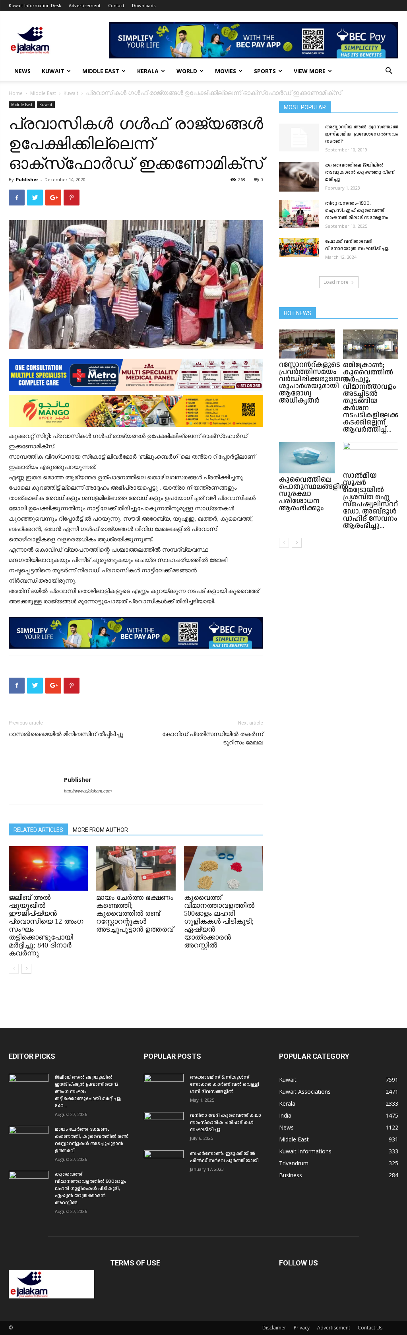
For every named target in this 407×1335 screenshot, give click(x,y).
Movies (225, 71)
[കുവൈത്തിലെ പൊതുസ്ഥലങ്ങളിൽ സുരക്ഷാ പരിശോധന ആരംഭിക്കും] (307, 457)
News (22, 71)
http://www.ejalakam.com (88, 791)
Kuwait (53, 71)
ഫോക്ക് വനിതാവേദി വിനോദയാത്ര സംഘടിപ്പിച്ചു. (357, 245)
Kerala (148, 71)
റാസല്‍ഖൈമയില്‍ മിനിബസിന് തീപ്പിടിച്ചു (66, 734)
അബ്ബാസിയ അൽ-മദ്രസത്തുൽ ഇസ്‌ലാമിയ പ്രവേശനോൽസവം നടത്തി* (361, 134)
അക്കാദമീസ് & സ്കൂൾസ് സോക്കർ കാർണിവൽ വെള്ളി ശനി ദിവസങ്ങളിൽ (224, 1084)
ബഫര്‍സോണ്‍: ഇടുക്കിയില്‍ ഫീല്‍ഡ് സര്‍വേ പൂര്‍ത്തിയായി (224, 1157)
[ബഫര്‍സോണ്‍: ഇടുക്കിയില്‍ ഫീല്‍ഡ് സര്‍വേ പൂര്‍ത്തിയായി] (164, 1164)
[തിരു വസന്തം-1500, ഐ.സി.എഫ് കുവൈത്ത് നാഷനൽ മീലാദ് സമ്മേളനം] (299, 214)
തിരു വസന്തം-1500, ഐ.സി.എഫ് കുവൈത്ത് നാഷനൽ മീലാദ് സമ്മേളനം (356, 210)
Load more (336, 282)
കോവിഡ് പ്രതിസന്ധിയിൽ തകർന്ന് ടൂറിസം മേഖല (212, 738)
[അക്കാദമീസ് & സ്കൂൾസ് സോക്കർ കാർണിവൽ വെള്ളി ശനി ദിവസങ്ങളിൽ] (164, 1088)
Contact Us (370, 1327)
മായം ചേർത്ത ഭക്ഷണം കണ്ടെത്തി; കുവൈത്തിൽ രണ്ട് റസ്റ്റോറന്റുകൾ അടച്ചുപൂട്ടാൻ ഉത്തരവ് (134, 913)
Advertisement (85, 5)
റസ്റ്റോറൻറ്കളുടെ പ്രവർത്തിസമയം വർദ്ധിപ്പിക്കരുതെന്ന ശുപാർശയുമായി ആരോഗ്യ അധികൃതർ (314, 382)
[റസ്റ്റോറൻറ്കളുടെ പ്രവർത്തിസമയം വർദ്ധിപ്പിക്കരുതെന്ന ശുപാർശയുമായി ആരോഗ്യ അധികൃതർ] (307, 343)
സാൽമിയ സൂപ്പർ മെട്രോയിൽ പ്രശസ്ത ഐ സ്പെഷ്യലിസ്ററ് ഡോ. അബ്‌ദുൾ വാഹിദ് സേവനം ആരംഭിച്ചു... (370, 501)
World (186, 71)
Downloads (143, 5)
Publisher (27, 179)
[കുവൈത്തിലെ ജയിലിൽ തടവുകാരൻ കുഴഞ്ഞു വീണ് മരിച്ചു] (299, 177)
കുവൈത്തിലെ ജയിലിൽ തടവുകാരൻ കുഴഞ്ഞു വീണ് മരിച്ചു (360, 172)
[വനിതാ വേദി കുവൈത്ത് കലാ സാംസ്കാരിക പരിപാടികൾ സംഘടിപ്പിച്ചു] (164, 1126)
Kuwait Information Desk (35, 5)
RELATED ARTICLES (38, 830)
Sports (265, 71)
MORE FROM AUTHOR (100, 830)
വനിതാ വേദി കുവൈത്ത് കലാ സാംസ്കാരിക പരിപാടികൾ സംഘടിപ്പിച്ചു (225, 1122)
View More (310, 71)
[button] (388, 72)
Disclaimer (274, 1327)
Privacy (302, 1327)
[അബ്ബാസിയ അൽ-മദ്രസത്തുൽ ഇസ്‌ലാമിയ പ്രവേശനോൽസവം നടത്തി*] (299, 137)
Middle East (100, 71)
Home (16, 93)
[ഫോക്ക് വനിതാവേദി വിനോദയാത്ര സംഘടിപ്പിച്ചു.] (299, 247)
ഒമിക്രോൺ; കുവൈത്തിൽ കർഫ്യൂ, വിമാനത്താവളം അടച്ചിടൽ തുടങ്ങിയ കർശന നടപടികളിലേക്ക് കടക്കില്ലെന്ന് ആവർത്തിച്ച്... (371, 397)
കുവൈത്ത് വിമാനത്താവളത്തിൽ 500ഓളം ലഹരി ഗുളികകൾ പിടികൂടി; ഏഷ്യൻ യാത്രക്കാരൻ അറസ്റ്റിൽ (219, 921)
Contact (116, 5)
